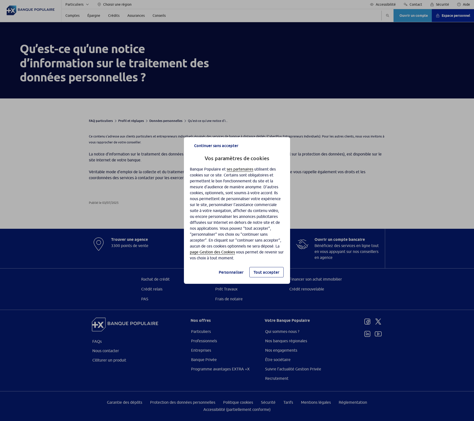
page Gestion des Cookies (212, 252)
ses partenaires (240, 169)
